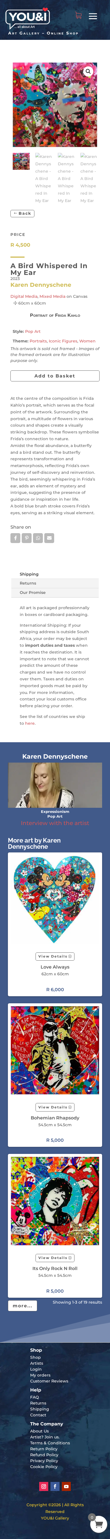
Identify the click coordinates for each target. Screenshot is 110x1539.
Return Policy (44, 1448)
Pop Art (33, 331)
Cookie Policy (44, 1466)
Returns (28, 583)
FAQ (34, 1397)
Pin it (27, 538)
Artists (36, 1363)
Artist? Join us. (45, 1437)
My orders (40, 1375)
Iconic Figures (63, 341)
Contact (38, 1415)
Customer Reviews (49, 1381)
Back (25, 213)
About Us (39, 1431)
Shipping (29, 574)
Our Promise (33, 592)
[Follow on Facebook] (55, 1486)
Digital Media (24, 296)
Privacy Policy (44, 1460)
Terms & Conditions (50, 1442)
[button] (88, 71)
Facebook (15, 538)
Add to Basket (54, 376)
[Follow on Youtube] (66, 1486)
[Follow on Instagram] (43, 1486)
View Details (52, 956)
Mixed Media (52, 296)
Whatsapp (38, 538)
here (30, 723)
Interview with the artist (55, 823)
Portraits (38, 341)
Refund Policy (44, 1454)
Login (36, 1369)
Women (87, 341)
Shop (35, 1357)
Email (49, 538)
